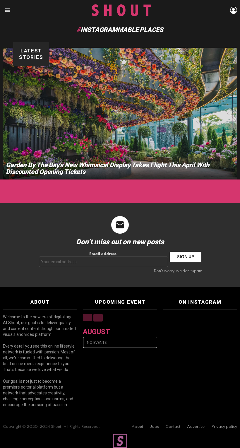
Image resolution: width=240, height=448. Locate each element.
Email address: (103, 254)
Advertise (196, 427)
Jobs (154, 427)
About (137, 427)
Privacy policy (224, 427)
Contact (173, 427)
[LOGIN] (233, 10)
